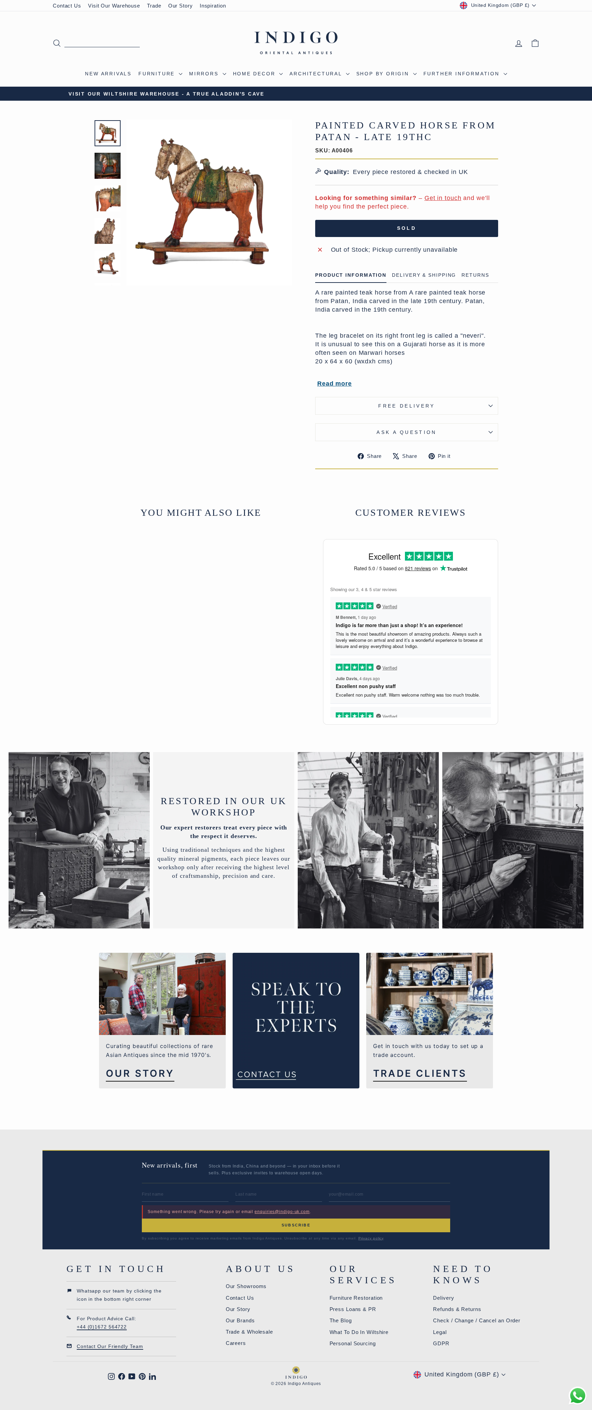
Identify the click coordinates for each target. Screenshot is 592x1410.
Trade (154, 6)
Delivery (443, 1298)
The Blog (341, 1320)
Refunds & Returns (457, 1309)
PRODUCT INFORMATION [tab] (350, 275)
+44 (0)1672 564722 (102, 1327)
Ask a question (406, 432)
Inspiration (213, 6)
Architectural (316, 73)
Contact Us (67, 6)
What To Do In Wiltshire (359, 1332)
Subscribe (296, 1225)
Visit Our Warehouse (114, 6)
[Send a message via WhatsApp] (578, 1396)
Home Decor (255, 73)
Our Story (180, 6)
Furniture (157, 73)
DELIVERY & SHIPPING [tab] (424, 275)
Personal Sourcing (353, 1343)
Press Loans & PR (353, 1309)
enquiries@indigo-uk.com (282, 1211)
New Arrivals (108, 73)
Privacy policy (371, 1238)
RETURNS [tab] (475, 275)
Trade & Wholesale (249, 1332)
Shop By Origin (383, 73)
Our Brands (240, 1320)
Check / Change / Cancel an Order (476, 1320)
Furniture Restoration (356, 1298)
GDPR (441, 1343)
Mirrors (205, 73)
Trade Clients (420, 1073)
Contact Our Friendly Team (110, 1346)
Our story (140, 1073)
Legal (440, 1332)
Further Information (462, 73)
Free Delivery (406, 406)
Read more (334, 383)
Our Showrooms (246, 1286)
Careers (236, 1343)
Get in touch (442, 198)
